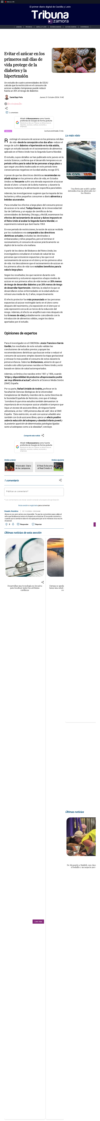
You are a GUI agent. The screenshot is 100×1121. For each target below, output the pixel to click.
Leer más (38, 921)
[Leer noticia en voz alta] (5, 104)
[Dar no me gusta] (13, 524)
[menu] (2, 2)
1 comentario (13, 113)
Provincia (29, 27)
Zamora (19, 27)
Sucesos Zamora (55, 27)
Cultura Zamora (70, 27)
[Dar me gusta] (6, 524)
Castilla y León (41, 27)
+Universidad (84, 27)
